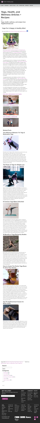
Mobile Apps (23, 394)
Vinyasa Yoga (36, 408)
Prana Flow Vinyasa (29, 408)
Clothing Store (23, 400)
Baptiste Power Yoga (10, 407)
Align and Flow (4, 413)
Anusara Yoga (4, 414)
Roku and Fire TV (23, 396)
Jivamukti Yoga (23, 406)
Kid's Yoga (22, 407)
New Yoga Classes (15, 361)
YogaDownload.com (22, 31)
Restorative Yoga (36, 407)
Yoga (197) (5, 378)
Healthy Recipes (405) (7, 375)
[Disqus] (15, 342)
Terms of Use (36, 395)
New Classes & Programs (13, 31)
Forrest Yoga (17, 407)
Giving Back (29, 398)
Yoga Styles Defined (3, 408)
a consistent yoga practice (17, 52)
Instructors (21, 5)
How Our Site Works (23, 399)
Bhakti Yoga (10, 411)
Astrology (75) (6, 372)
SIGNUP (4, 398)
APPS (17, 5)
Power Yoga (29, 406)
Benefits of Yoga (9, 361)
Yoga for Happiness (18, 363)
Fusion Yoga (16, 408)
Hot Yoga (16, 411)
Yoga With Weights (35, 412)
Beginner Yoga (10, 408)
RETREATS (27, 5)
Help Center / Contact (36, 393)
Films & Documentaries (17, 405)
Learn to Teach (12, 5)
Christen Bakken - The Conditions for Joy (10, 105)
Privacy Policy (36, 396)
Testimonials (29, 394)
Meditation (22, 410)
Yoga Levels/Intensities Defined (4, 410)
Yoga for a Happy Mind (11, 363)
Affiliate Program (30, 395)
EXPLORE (31, 5)
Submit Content (30, 399)
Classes (2, 5)
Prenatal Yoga (30, 411)
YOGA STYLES (3, 405)
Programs (6, 5)
